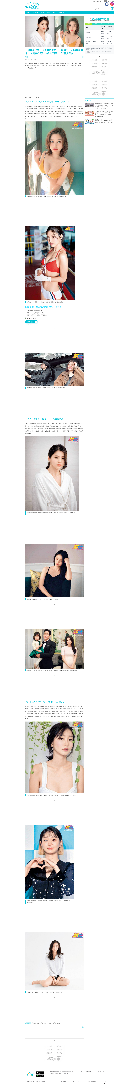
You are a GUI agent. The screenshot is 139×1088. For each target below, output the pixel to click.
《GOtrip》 (82, 1071)
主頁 (28, 12)
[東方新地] (47, 5)
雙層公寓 (51, 1023)
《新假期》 (76, 1071)
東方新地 (27, 59)
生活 (42, 12)
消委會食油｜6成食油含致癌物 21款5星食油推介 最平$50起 (104, 122)
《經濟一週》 (66, 1073)
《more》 (105, 1071)
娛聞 (26, 57)
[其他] (83, 57)
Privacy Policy (109, 1084)
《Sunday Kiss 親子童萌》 (56, 1073)
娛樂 (48, 12)
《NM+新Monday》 (90, 1071)
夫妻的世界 (36, 1023)
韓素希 (44, 1023)
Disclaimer (101, 1084)
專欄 (54, 12)
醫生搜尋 (61, 12)
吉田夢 (58, 1023)
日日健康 (35, 12)
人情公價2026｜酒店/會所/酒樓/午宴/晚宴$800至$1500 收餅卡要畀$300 (104, 114)
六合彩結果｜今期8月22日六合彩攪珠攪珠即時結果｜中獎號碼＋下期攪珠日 (104, 106)
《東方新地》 (99, 1071)
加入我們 (70, 12)
